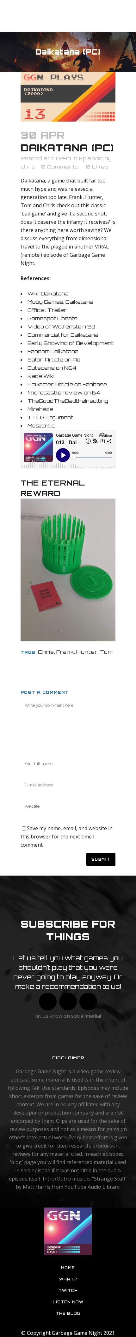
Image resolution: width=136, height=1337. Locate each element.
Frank (65, 652)
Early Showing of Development (71, 343)
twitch (68, 1290)
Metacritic (41, 425)
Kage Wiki (41, 376)
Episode (91, 158)
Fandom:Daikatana (53, 351)
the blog (68, 1313)
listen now (68, 1302)
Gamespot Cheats (52, 318)
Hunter (87, 652)
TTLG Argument (50, 417)
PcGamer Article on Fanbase (67, 384)
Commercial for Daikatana (63, 335)
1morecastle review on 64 (64, 392)
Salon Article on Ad (54, 359)
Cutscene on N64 (52, 368)
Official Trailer (47, 310)
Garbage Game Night (77, 1332)
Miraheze (40, 409)
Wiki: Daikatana (48, 293)
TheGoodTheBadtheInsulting (68, 401)
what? (68, 1279)
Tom (106, 652)
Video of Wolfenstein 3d (61, 326)
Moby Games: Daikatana (60, 302)
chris (28, 166)
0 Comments (60, 166)
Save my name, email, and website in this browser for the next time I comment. (67, 836)
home (68, 1268)
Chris (46, 652)
